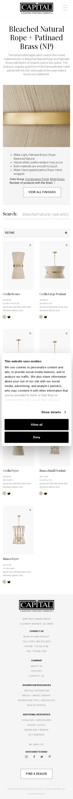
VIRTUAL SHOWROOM (36, 690)
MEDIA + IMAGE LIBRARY (36, 695)
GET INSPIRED (36, 734)
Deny (36, 437)
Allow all (36, 424)
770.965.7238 (41, 646)
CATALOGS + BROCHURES (36, 720)
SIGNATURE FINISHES (36, 729)
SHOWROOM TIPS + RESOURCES (36, 700)
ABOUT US (36, 666)
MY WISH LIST (36, 744)
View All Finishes (42, 192)
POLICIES (36, 671)
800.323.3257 (43, 641)
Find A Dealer (36, 773)
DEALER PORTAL (36, 705)
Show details (51, 412)
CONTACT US (36, 675)
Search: (10, 214)
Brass (61, 179)
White (53, 179)
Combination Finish (37, 179)
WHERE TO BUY (36, 725)
